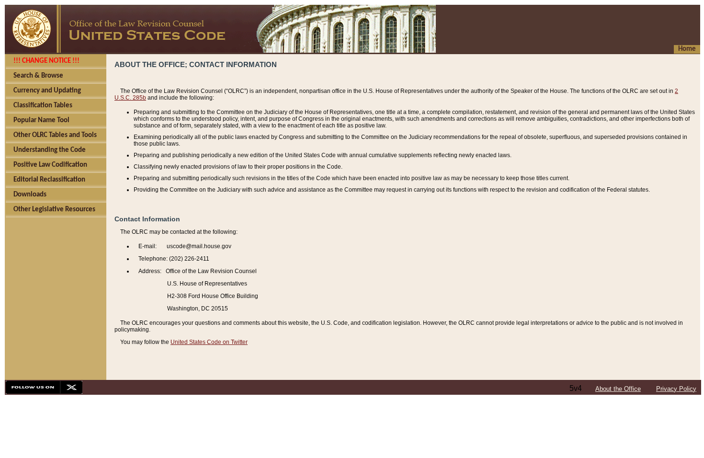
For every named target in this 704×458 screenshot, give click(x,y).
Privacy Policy (676, 388)
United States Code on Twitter (209, 342)
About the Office (618, 388)
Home (687, 49)
